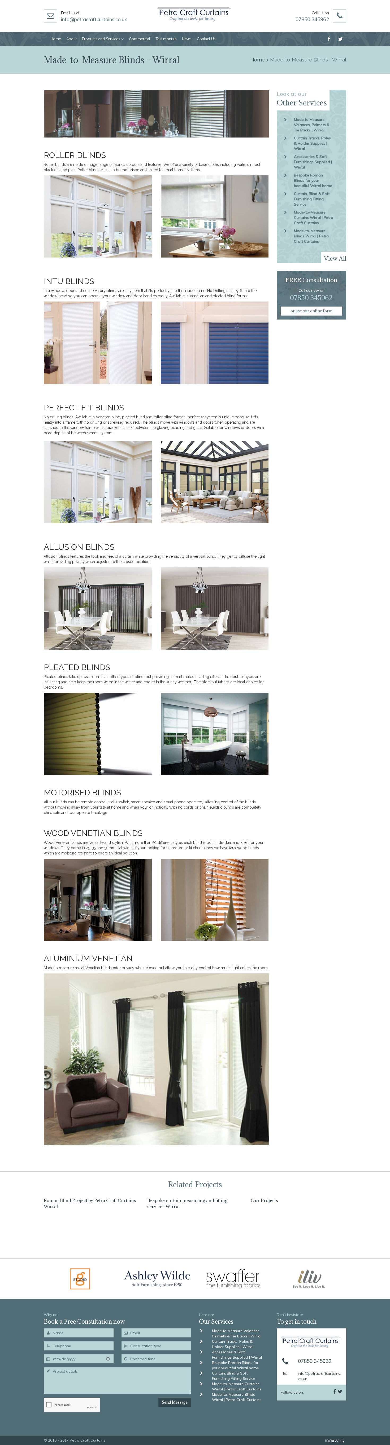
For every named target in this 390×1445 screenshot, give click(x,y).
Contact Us (206, 39)
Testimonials (166, 39)
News (187, 39)
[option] (91, 1224)
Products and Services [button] (101, 39)
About (71, 39)
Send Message (175, 1402)
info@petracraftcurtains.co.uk (94, 19)
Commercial (139, 39)
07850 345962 (312, 19)
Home (55, 39)
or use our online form (311, 310)
